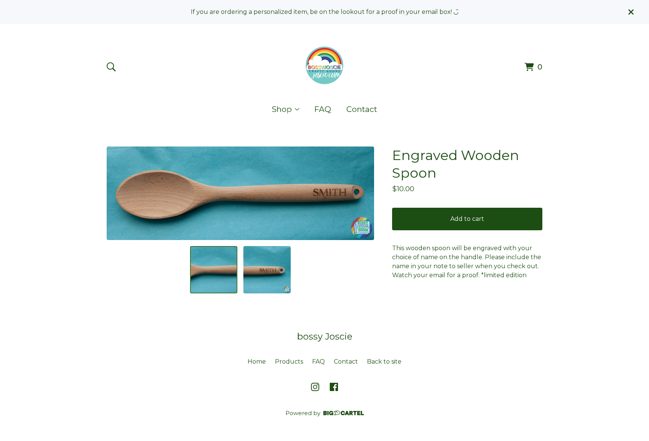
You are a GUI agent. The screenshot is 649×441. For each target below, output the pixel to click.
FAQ (322, 109)
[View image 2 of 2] (267, 269)
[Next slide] (364, 193)
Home (257, 361)
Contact (361, 109)
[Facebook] (334, 387)
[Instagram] (315, 387)
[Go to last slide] (117, 193)
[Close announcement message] (631, 12)
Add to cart (467, 218)
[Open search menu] (111, 67)
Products (289, 361)
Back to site (384, 361)
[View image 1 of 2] (213, 269)
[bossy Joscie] (324, 65)
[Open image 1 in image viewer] (240, 193)
